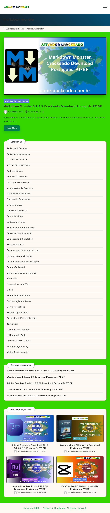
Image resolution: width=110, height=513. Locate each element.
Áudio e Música (15, 171)
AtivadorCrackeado (15, 29)
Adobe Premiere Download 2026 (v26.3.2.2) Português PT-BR (40, 370)
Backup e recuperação (18, 182)
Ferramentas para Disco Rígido (23, 261)
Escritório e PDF (15, 244)
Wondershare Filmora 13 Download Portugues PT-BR (36, 377)
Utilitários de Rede (16, 335)
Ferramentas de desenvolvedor (23, 250)
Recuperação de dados (19, 301)
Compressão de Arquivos (20, 188)
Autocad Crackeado (17, 176)
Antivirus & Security (17, 148)
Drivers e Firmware (17, 210)
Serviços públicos (16, 307)
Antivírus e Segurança (18, 154)
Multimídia (12, 278)
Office (10, 290)
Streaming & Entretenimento (21, 318)
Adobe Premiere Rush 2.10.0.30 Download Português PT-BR (40, 383)
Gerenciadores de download (21, 273)
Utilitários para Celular (18, 341)
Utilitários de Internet (18, 329)
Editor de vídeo (15, 216)
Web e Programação (17, 352)
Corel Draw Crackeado (18, 193)
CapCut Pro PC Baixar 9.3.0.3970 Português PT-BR (34, 389)
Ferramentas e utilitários (20, 256)
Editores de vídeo (16, 222)
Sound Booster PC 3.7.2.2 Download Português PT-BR (37, 396)
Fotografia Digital (16, 267)
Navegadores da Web (18, 284)
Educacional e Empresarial (21, 227)
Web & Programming (17, 346)
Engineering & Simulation (20, 239)
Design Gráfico (14, 205)
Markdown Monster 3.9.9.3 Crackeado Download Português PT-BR (53, 106)
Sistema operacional (17, 312)
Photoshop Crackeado (18, 295)
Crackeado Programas (16, 101)
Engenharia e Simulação (19, 233)
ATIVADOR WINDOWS (18, 165)
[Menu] (104, 7)
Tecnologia (12, 324)
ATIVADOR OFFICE (17, 159)
